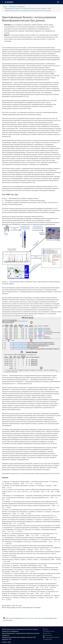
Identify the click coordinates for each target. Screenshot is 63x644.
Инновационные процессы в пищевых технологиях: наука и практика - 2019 (28, 8)
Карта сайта (48, 635)
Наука (5, 6)
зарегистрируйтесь (29, 618)
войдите (39, 618)
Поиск (46, 629)
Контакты (47, 633)
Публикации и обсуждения (17, 6)
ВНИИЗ (9, 2)
